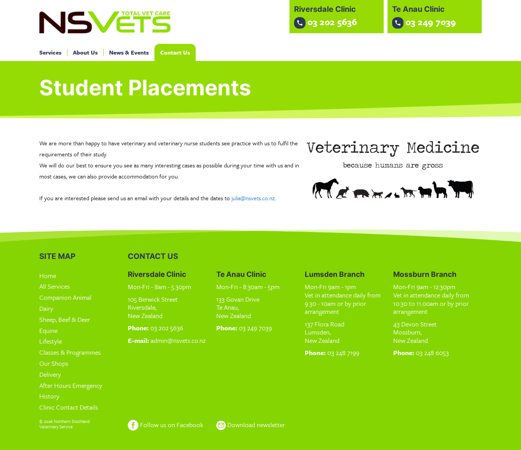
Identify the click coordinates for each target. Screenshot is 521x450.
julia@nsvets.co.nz (253, 198)
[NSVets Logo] (106, 22)
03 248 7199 (343, 352)
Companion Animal (65, 297)
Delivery (50, 374)
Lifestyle (50, 341)
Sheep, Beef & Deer (64, 319)
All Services (54, 286)
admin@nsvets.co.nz (178, 340)
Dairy (46, 308)
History (49, 396)
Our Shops (53, 363)
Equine (48, 330)
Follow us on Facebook (170, 424)
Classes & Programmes (70, 352)
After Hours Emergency (70, 385)
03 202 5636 (166, 328)
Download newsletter (251, 424)
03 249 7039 (255, 328)
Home (47, 275)
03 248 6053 (432, 352)
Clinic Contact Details (68, 407)
